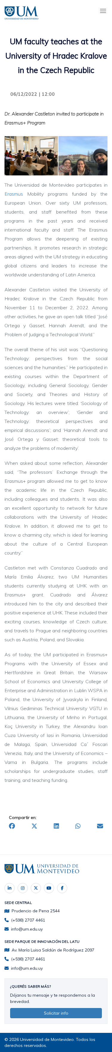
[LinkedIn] (9, 888)
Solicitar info (56, 1013)
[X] (36, 888)
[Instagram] (23, 888)
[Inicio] (22, 12)
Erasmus (13, 194)
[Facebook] (62, 888)
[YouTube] (49, 888)
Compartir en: (22, 817)
